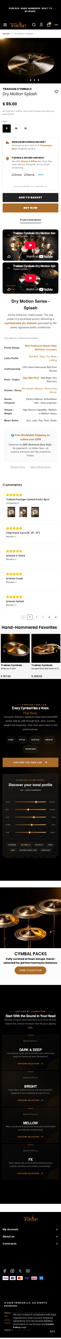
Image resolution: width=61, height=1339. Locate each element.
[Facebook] (5, 1271)
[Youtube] (28, 1271)
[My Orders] (41, 25)
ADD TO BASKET (30, 197)
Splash (6, 33)
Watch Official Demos (40, 466)
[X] (20, 1271)
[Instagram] (12, 1271)
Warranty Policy (17, 466)
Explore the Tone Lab (28, 762)
